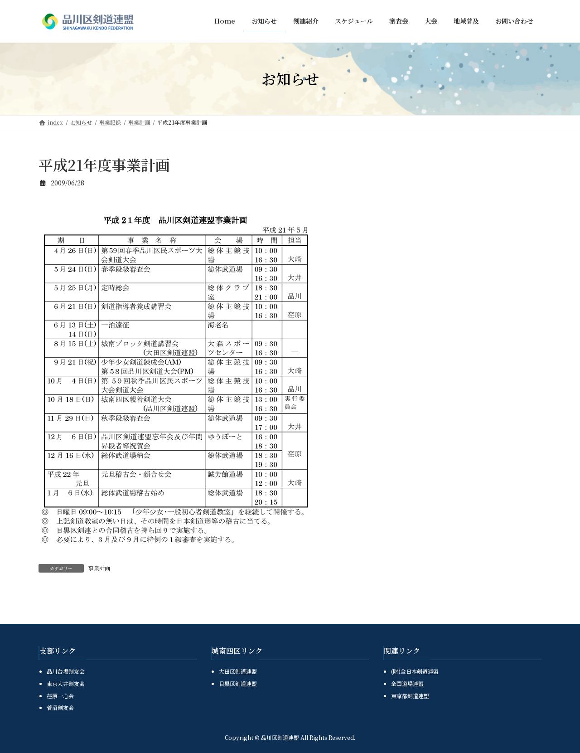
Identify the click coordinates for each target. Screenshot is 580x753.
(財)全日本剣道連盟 (415, 671)
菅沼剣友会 (60, 707)
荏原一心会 (60, 695)
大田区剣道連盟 (238, 671)
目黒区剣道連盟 (238, 683)
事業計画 (99, 568)
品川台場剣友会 (66, 671)
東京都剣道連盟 (410, 695)
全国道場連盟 (407, 683)
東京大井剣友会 (66, 683)
